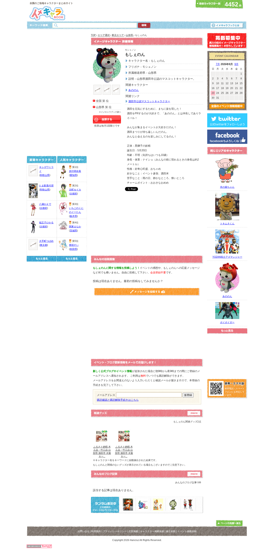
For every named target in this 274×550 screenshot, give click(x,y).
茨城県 (73, 230)
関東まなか (75, 226)
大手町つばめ (46, 241)
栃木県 (73, 216)
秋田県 (73, 249)
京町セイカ (75, 189)
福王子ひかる (46, 222)
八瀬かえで (45, 204)
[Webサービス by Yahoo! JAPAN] (39, 547)
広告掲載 (133, 531)
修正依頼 (171, 531)
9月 (236, 64)
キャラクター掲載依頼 (152, 531)
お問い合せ (83, 531)
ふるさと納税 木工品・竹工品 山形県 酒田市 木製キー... (102, 451)
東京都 (43, 245)
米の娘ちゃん (227, 187)
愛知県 (73, 175)
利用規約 (96, 531)
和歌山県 (45, 175)
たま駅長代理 (46, 185)
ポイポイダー (227, 322)
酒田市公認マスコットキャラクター (149, 101)
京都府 (43, 208)
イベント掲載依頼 (187, 531)
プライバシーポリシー (115, 531)
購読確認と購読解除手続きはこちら (118, 399)
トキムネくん (227, 223)
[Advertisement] (136, 11)
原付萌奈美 (75, 171)
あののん (133, 90)
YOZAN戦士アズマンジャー (227, 257)
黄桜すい (74, 245)
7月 (218, 64)
